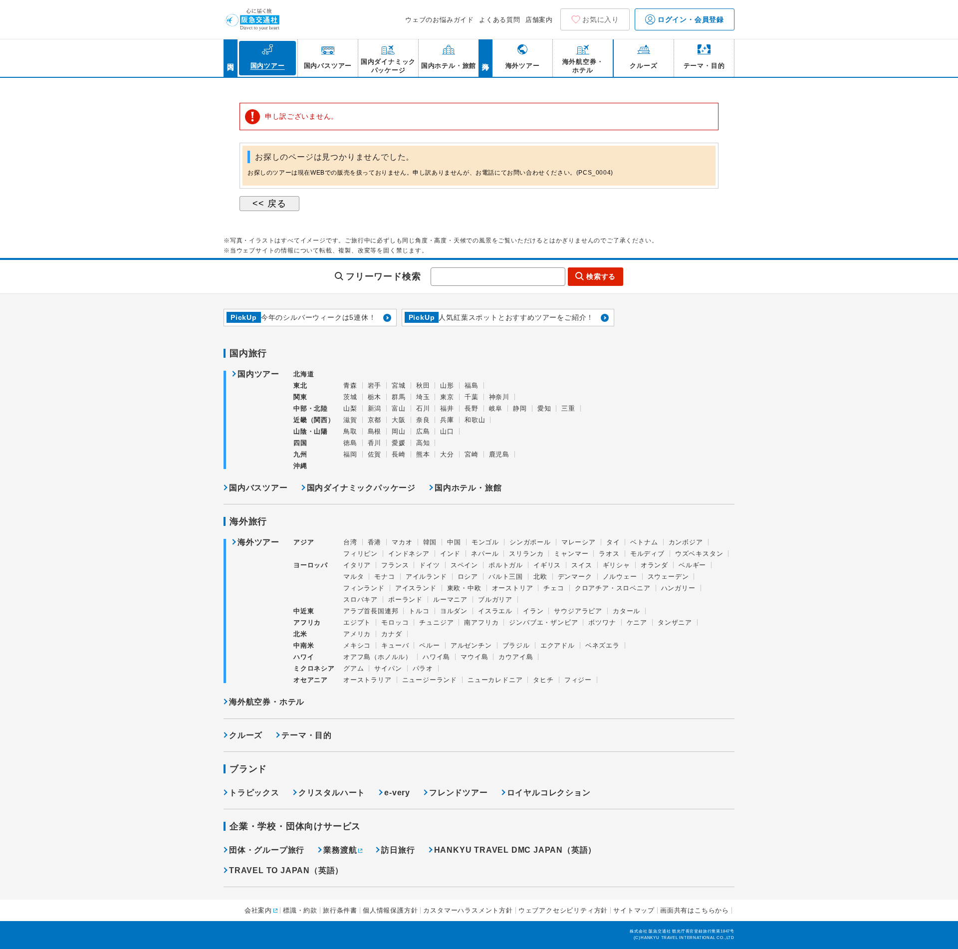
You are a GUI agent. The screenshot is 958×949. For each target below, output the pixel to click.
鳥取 (350, 431)
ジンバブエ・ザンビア (543, 622)
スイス (581, 565)
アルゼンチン (471, 645)
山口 (447, 431)
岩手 (375, 385)
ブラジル (516, 645)
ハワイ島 (436, 657)
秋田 (423, 385)
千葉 (472, 397)
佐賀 (375, 454)
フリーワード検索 (383, 276)
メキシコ (357, 645)
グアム (353, 668)
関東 (300, 397)
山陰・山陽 (310, 431)
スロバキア (360, 599)
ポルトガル (505, 565)
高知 (423, 443)
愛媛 (399, 443)
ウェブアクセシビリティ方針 (563, 910)
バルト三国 (505, 576)
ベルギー (692, 565)
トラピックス (254, 792)
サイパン (388, 668)
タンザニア (675, 622)
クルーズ (245, 735)
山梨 (350, 408)
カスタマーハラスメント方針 (467, 910)
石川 (423, 408)
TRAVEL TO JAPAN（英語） (286, 870)
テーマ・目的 (306, 735)
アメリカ (357, 634)
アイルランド (426, 576)
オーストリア (512, 588)
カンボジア (686, 542)
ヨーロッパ (310, 565)
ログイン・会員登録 (689, 19)
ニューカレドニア (495, 680)
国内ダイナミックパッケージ (361, 487)
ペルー (429, 645)
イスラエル (495, 611)
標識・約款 (300, 910)
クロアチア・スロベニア (613, 588)
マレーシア (578, 542)
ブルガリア (495, 599)
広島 (423, 431)
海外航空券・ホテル (266, 702)
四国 (300, 443)
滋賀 (350, 420)
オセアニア (310, 680)
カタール (626, 611)
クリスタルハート (331, 792)
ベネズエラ (602, 645)
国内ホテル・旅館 (468, 487)
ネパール (484, 553)
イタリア (357, 565)
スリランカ (526, 553)
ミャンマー (571, 553)
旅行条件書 (340, 910)
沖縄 (300, 466)
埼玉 (423, 397)
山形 (447, 385)
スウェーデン (668, 576)
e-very (397, 792)
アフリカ (307, 622)
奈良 (423, 420)
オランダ (654, 565)
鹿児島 (499, 454)
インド (450, 553)
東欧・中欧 (464, 588)
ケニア (637, 622)
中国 (454, 542)
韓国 (430, 542)
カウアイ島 (515, 657)
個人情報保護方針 (390, 910)
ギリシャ (616, 565)
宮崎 (472, 454)
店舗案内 (539, 19)
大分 (447, 454)
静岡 (520, 408)
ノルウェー (620, 576)
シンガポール (530, 542)
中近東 (303, 611)
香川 (375, 443)
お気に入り (600, 19)
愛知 (544, 408)
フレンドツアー (458, 792)
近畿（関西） (314, 420)
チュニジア (436, 622)
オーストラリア (367, 680)
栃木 (375, 397)
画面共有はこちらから (694, 910)
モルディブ (647, 553)
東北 (300, 385)
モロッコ (395, 622)
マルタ (353, 576)
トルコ (419, 611)
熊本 (423, 454)
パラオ (423, 668)
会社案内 (258, 910)
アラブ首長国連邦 (370, 611)
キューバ (395, 645)
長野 (472, 408)
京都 (375, 420)
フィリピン (360, 553)
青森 (350, 385)
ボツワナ (602, 622)
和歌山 (475, 420)
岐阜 (496, 408)
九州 (300, 454)
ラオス (609, 553)
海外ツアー (258, 542)
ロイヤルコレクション (549, 792)
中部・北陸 (310, 408)
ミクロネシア (314, 668)
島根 (375, 431)
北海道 (303, 374)
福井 (447, 408)
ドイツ (429, 565)
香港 (375, 542)
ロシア (468, 576)
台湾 (350, 542)
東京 (447, 397)
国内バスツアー (258, 487)
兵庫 (447, 420)
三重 (568, 408)
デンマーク (575, 576)
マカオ (402, 542)
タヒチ (543, 680)
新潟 (375, 408)
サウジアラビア (578, 611)
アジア (303, 542)
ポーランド (405, 599)
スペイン (464, 565)
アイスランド (416, 588)
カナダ (391, 634)
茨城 (350, 397)
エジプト (357, 622)
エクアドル (557, 645)
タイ (613, 542)
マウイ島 (474, 657)
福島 (472, 385)
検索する (601, 276)
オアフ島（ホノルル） (377, 657)
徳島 (350, 443)
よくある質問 (499, 19)
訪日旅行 (398, 850)
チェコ (553, 588)
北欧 (540, 576)
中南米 (303, 645)
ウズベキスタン (699, 553)
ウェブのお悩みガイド (439, 19)
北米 (300, 634)
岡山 (399, 431)
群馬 (399, 397)
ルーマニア (450, 599)
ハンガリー (678, 588)
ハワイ (303, 657)
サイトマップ (634, 910)
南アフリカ (481, 622)
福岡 (350, 454)
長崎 (399, 454)
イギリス (547, 565)
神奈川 (499, 397)
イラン (533, 611)
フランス (395, 565)
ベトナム (644, 542)
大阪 (399, 420)
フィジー (578, 680)
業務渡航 (340, 850)
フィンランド (364, 588)
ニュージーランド (429, 680)
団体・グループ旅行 (266, 850)
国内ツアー (258, 374)
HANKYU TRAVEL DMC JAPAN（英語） (515, 850)
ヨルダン (454, 611)
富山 (399, 408)
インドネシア (409, 553)
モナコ (384, 576)
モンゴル (485, 542)
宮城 (399, 385)
